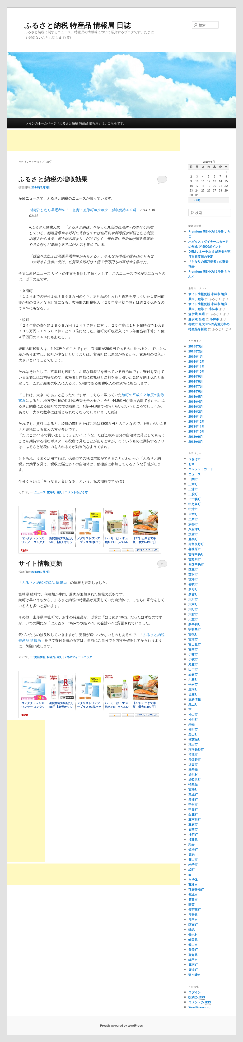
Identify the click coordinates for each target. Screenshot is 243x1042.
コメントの (199, 1002)
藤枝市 (193, 884)
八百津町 (194, 529)
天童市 (193, 619)
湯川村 (193, 774)
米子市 (193, 864)
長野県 (193, 914)
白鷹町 (193, 814)
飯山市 (193, 944)
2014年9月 (195, 376)
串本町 (193, 514)
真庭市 (193, 824)
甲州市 (193, 804)
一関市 (193, 479)
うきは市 (194, 459)
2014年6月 (195, 391)
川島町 (193, 679)
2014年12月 (196, 361)
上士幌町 (194, 499)
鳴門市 (193, 959)
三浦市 (193, 489)
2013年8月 (195, 441)
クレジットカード (200, 468)
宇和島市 (194, 629)
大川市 (193, 599)
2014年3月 (195, 406)
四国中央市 (196, 564)
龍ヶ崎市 (194, 974)
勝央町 (193, 539)
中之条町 (194, 504)
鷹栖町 (193, 964)
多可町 (193, 589)
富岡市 (193, 649)
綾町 (60, 492)
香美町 (193, 949)
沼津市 (193, 754)
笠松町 (193, 849)
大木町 (193, 604)
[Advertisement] (93, 140)
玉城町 (193, 794)
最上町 (193, 704)
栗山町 (193, 734)
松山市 (193, 714)
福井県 (193, 839)
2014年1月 (195, 416)
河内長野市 (196, 749)
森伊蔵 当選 (196, 313)
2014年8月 (195, 381)
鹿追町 (193, 969)
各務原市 (194, 549)
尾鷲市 (193, 664)
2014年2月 (195, 411)
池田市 (193, 744)
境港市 (193, 579)
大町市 (193, 609)
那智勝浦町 (196, 889)
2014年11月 (196, 366)
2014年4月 (195, 401)
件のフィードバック (78, 657)
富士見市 (194, 644)
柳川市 (193, 729)
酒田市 (193, 899)
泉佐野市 (194, 759)
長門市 (193, 919)
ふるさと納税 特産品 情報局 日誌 (77, 25)
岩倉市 (193, 674)
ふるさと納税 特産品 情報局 (44, 582)
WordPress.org (199, 1007)
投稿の (196, 997)
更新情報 (40, 657)
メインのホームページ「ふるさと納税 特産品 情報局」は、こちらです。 (76, 123)
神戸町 (193, 834)
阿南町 (193, 924)
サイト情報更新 (40, 563)
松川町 (193, 719)
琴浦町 (193, 799)
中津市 (193, 509)
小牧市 (193, 659)
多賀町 (193, 594)
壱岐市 (193, 584)
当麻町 (193, 694)
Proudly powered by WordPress (121, 1025)
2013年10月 (196, 431)
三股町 (193, 494)
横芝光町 (194, 739)
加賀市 (193, 534)
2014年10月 (196, 371)
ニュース (40, 492)
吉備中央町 (196, 554)
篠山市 (193, 859)
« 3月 (197, 200)
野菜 (191, 904)
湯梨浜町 (194, 779)
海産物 (193, 769)
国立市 (193, 569)
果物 (191, 724)
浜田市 (193, 764)
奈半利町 (194, 624)
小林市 (213, 308)
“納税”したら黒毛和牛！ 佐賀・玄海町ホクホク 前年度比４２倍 (82, 209)
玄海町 (51, 492)
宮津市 (193, 639)
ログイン (194, 992)
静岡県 (193, 939)
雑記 (191, 929)
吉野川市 (194, 559)
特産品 (51, 657)
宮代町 (193, 634)
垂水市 (193, 574)
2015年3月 (195, 346)
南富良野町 (196, 544)
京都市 (193, 524)
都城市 (193, 894)
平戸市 (193, 684)
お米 (191, 464)
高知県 (193, 954)
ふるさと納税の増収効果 (53, 178)
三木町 (193, 484)
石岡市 (193, 829)
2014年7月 (195, 386)
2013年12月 (196, 421)
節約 (191, 854)
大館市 (193, 614)
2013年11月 (196, 426)
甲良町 (193, 809)
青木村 (193, 934)
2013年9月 (195, 436)
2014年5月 (195, 396)
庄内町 (193, 689)
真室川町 (194, 819)
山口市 (193, 669)
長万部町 (194, 909)
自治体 (193, 879)
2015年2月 (195, 351)
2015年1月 (195, 356)
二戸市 (193, 519)
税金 (191, 844)
